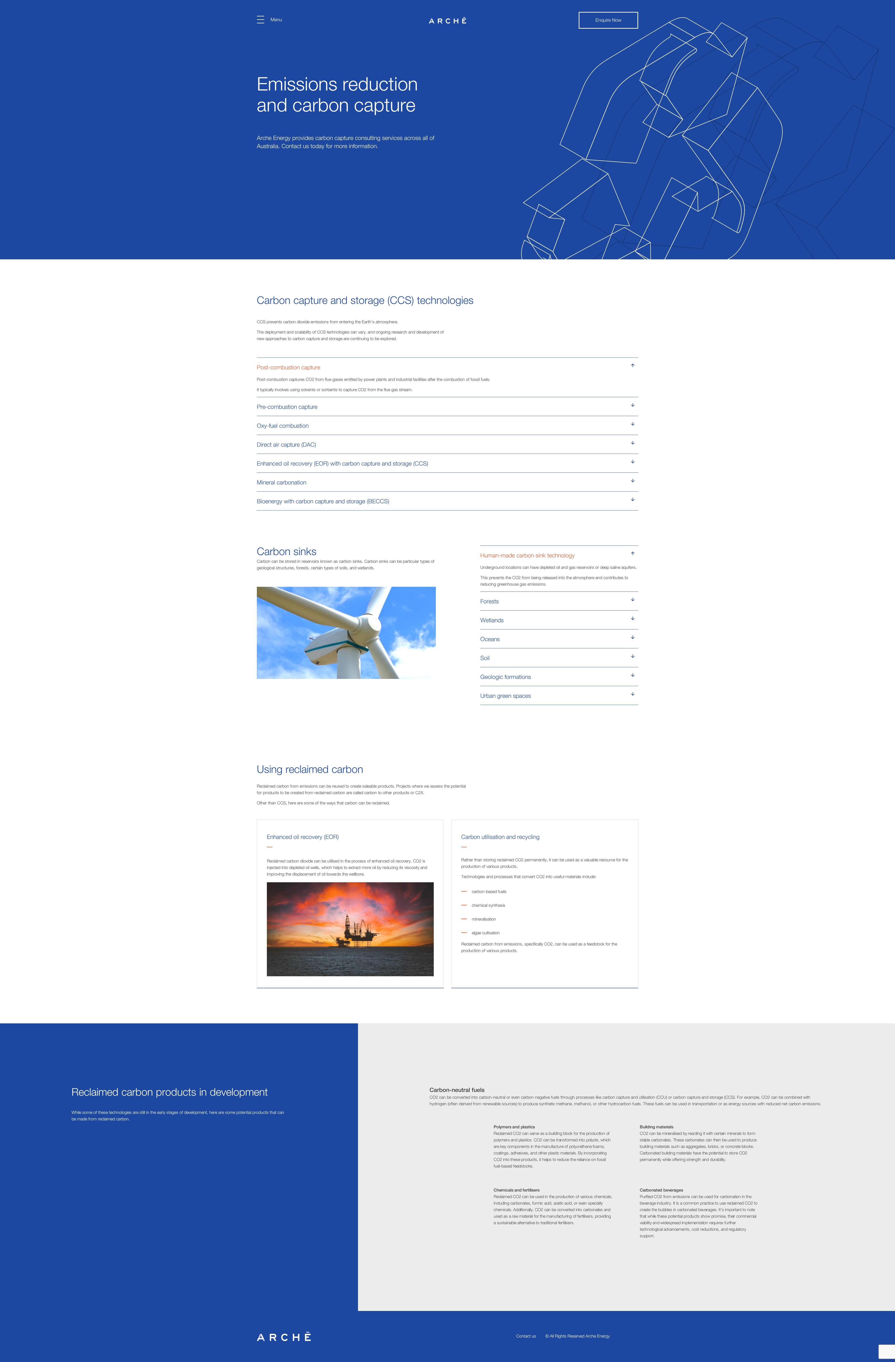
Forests (489, 602)
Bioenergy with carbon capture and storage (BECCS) (323, 501)
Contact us (526, 1336)
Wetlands (492, 620)
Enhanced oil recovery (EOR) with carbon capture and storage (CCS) (342, 464)
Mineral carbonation (281, 483)
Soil (485, 658)
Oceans (490, 639)
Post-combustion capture (288, 368)
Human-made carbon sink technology (527, 556)
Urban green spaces (505, 696)
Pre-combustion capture (287, 407)
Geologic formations (505, 677)
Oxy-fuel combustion (283, 426)
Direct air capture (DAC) (286, 445)
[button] (447, 367)
